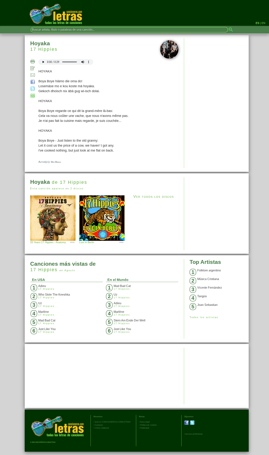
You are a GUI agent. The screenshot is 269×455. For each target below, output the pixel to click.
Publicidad (144, 428)
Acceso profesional (193, 434)
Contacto (99, 425)
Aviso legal (145, 422)
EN (263, 23)
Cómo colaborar (102, 428)
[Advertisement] (216, 202)
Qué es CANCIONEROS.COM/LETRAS (112, 422)
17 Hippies (44, 49)
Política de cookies (148, 425)
